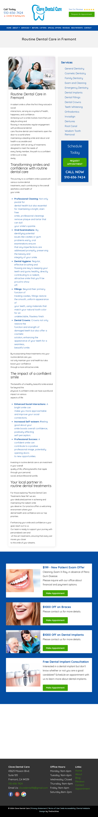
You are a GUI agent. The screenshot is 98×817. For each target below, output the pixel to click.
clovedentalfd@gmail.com (33, 787)
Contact (87, 28)
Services (25, 28)
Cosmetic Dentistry (75, 73)
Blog (77, 777)
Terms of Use (53, 808)
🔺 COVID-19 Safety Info (14, 16)
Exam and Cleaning (75, 82)
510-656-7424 (13, 13)
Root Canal (71, 126)
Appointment (82, 788)
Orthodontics (72, 111)
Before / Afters (39, 28)
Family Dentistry (74, 78)
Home (9, 28)
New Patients (77, 28)
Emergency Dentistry (76, 87)
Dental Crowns (73, 102)
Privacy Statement (39, 808)
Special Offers (54, 28)
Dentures (70, 121)
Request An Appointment (81, 14)
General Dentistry (74, 68)
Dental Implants (73, 92)
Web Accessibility (68, 808)
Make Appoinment (55, 593)
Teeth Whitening (74, 106)
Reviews (66, 28)
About (15, 28)
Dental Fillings (72, 97)
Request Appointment (74, 162)
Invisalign (70, 116)
